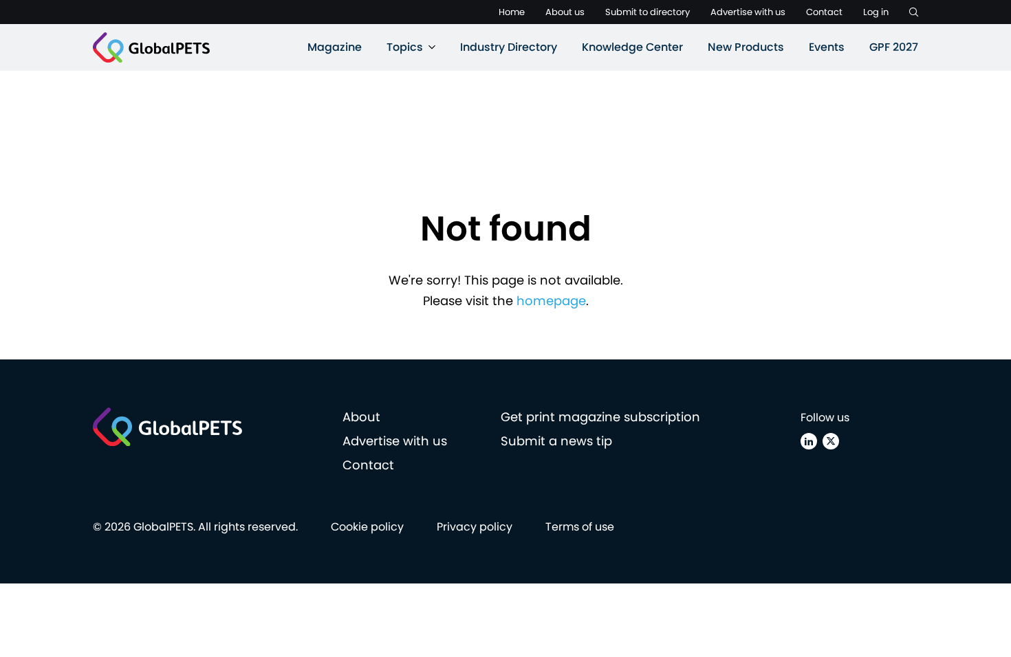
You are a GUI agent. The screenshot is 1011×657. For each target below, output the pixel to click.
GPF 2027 (893, 47)
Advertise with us (747, 12)
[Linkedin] (809, 441)
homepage (551, 300)
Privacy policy (474, 527)
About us (565, 12)
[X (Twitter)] (831, 441)
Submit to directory (647, 12)
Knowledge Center (632, 47)
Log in (876, 12)
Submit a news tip (556, 440)
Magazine (334, 47)
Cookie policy (367, 527)
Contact (824, 12)
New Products (746, 47)
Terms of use (579, 527)
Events (827, 47)
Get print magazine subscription (600, 416)
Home (512, 12)
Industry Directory (508, 47)
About (361, 416)
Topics (405, 47)
